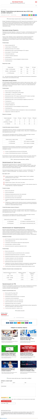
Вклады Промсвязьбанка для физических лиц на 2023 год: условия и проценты (8, 369)
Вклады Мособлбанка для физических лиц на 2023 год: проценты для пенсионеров (26, 354)
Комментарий (3, 386)
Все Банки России (17, 2)
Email (14, 382)
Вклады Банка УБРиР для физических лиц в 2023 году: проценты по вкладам (8, 338)
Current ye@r (3, 403)
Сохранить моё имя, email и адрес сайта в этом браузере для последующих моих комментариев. (18, 399)
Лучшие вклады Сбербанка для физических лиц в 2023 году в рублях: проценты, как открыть (8, 354)
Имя (2, 382)
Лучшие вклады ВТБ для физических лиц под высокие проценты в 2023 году (27, 338)
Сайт (25, 382)
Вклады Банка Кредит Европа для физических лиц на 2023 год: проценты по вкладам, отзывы (28, 369)
